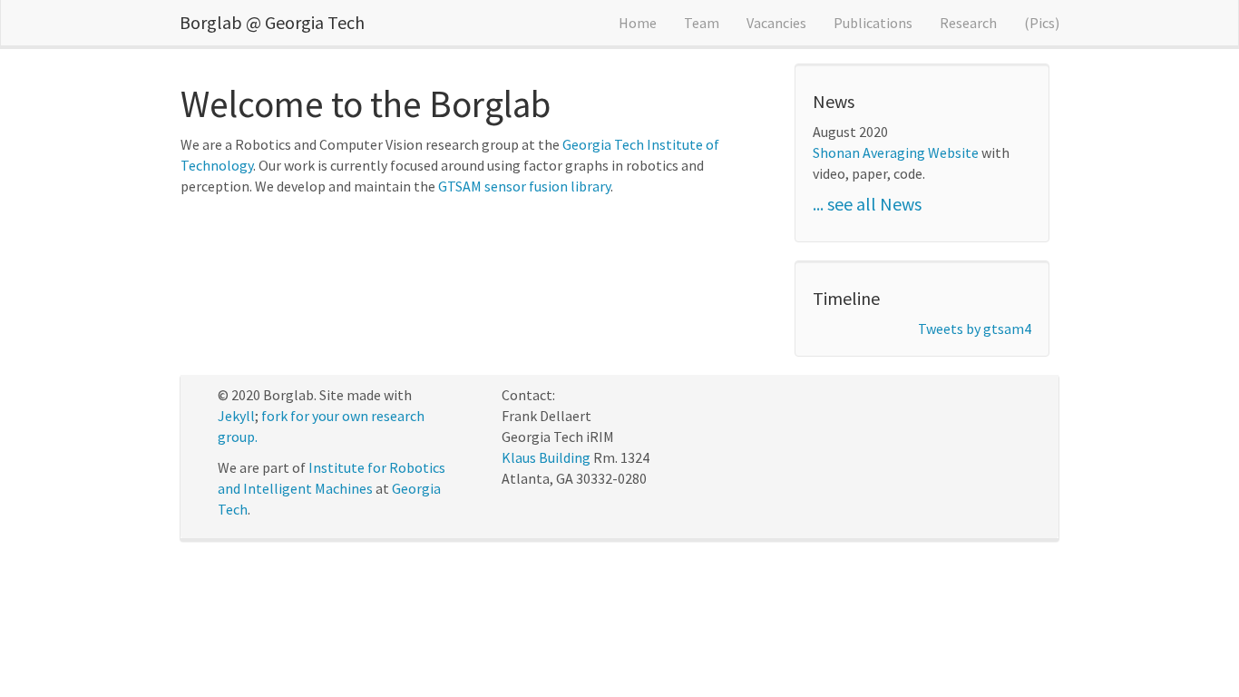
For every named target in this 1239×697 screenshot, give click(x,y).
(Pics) (1041, 23)
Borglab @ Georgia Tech (272, 22)
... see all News (867, 203)
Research (968, 23)
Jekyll (236, 416)
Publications (873, 23)
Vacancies (776, 23)
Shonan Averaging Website (896, 152)
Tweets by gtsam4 (974, 328)
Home (638, 23)
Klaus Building (546, 457)
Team (701, 23)
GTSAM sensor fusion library (524, 186)
